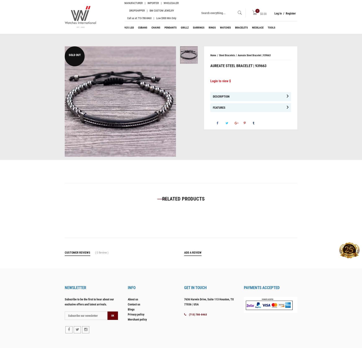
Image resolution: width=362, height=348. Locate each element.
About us (133, 299)
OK (112, 315)
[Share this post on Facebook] (221, 123)
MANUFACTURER (133, 3)
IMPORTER (153, 3)
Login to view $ (220, 81)
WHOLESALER (171, 3)
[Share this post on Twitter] (230, 123)
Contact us (134, 304)
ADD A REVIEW (193, 252)
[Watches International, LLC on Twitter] (77, 329)
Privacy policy (136, 314)
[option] (189, 55)
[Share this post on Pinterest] (248, 123)
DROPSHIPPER (137, 10)
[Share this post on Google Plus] (239, 123)
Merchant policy (137, 319)
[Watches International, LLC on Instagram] (85, 329)
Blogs (131, 309)
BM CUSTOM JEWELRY (162, 10)
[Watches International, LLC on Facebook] (68, 329)
